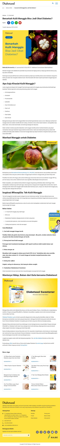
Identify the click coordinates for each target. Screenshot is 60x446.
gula (14, 317)
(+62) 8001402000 (8, 423)
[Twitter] (44, 432)
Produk (32, 415)
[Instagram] (37, 432)
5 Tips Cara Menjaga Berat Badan (40, 375)
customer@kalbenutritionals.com (11, 425)
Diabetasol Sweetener (7, 317)
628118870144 (7, 420)
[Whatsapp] (48, 432)
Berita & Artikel (9, 7)
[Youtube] (52, 432)
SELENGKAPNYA (7, 361)
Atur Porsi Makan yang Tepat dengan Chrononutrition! (11, 384)
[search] (52, 3)
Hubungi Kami (23, 345)
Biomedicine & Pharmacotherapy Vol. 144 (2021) (23, 172)
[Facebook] (41, 432)
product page (40, 343)
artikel (10, 343)
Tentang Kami (47, 413)
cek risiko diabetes (38, 338)
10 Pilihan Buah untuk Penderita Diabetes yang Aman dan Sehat (12, 357)
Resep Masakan (34, 418)
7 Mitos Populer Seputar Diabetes (12, 365)
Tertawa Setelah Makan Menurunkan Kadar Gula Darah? (39, 384)
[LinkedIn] (56, 432)
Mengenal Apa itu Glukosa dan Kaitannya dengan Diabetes (12, 375)
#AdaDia (33, 413)
